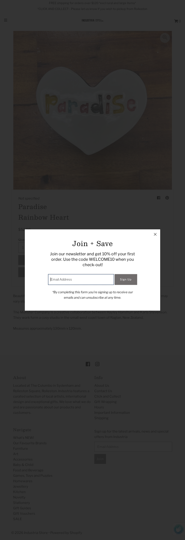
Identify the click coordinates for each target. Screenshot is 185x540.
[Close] (155, 234)
